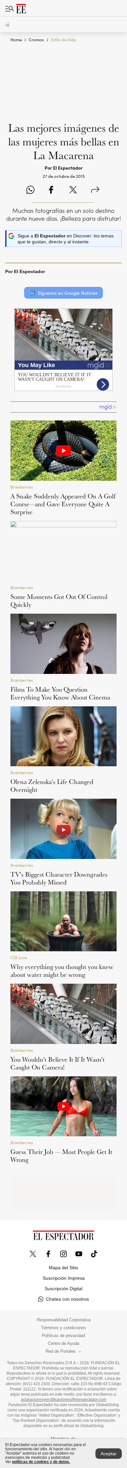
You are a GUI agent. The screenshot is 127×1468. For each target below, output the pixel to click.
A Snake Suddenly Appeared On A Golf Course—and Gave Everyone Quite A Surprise (63, 504)
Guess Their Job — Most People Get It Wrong (61, 1155)
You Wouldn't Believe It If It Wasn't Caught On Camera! (57, 1063)
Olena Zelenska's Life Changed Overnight (51, 785)
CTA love (18, 957)
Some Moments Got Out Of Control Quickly (58, 600)
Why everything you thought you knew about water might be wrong (61, 970)
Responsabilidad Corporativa (64, 1320)
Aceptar (109, 1453)
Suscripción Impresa (64, 1278)
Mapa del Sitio (63, 1267)
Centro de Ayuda (63, 1343)
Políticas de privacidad (63, 1335)
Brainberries (21, 487)
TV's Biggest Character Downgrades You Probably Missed (58, 878)
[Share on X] (73, 190)
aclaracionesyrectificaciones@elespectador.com (63, 1399)
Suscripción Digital (63, 1288)
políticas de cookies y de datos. (41, 1461)
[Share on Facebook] (51, 190)
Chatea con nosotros (67, 1299)
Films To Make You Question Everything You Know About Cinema (60, 693)
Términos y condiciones (63, 1328)
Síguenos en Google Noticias (68, 293)
